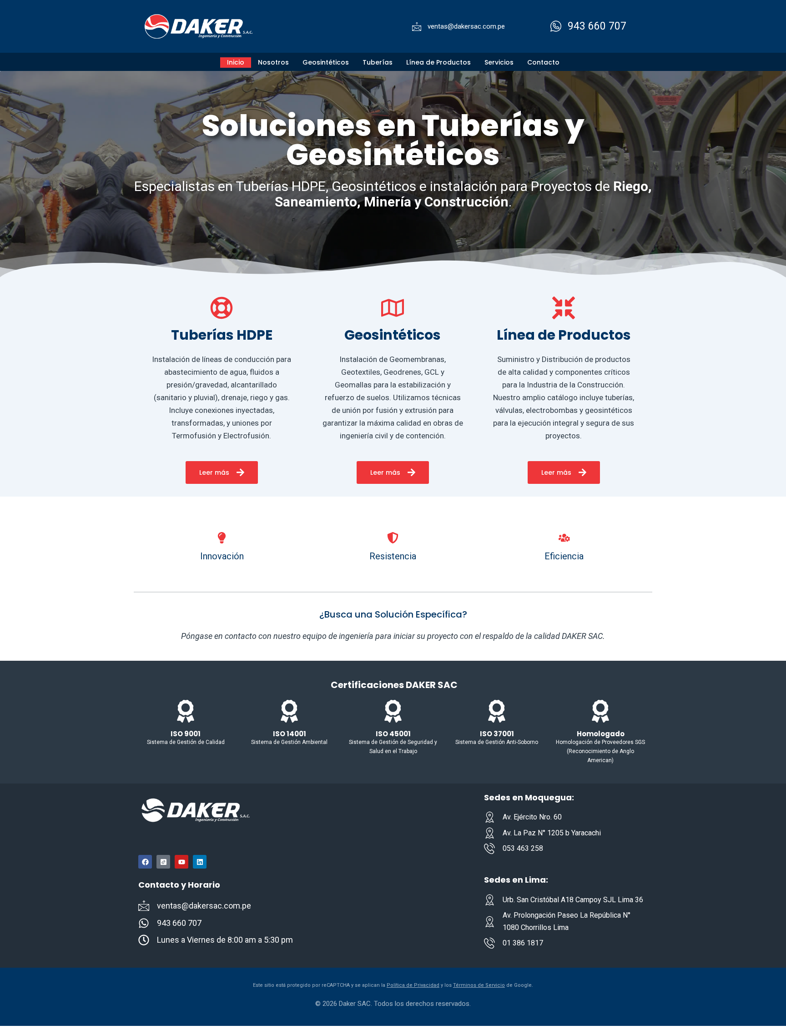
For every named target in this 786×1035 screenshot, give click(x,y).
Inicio (235, 62)
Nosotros (273, 62)
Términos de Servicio (479, 985)
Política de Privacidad (413, 985)
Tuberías (378, 62)
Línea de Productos (438, 62)
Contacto (543, 62)
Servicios (499, 62)
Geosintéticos (325, 62)
